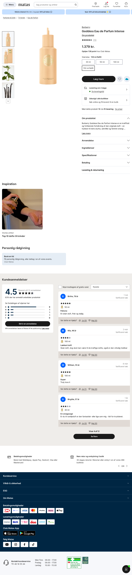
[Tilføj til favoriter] (120, 79)
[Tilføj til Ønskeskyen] (127, 79)
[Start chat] (126, 569)
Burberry (86, 27)
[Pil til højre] (130, 12)
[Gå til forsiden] (24, 4)
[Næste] (8, 101)
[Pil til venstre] (119, 466)
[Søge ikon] (76, 5)
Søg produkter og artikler (46, 5)
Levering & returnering (93, 170)
